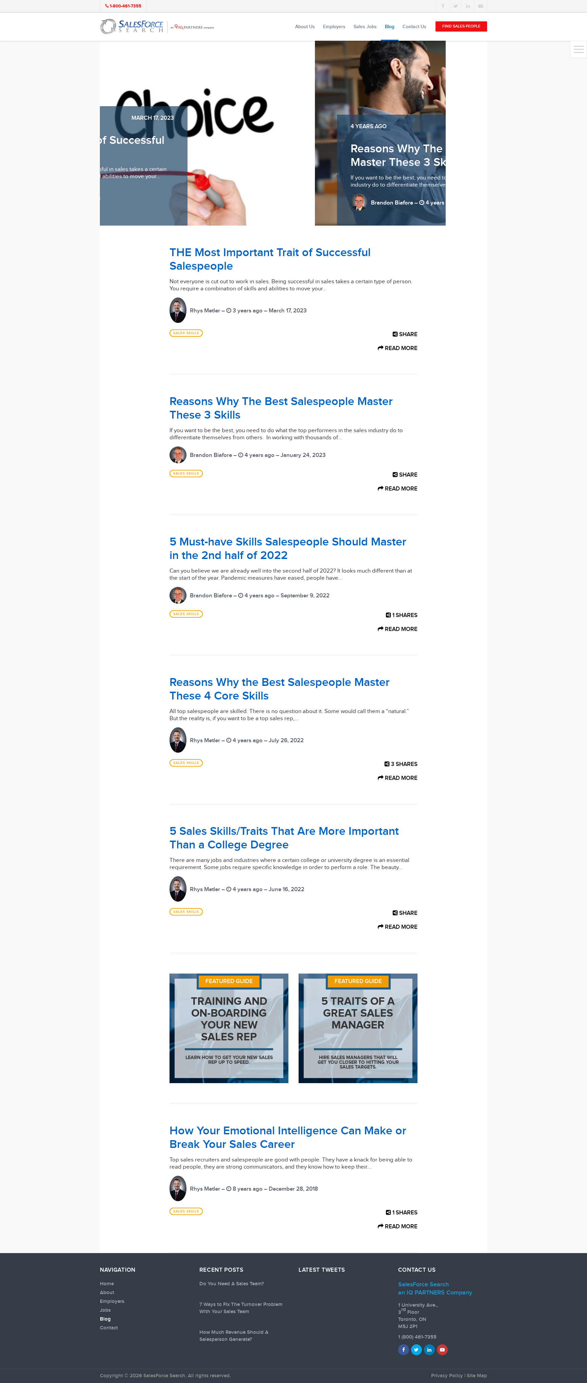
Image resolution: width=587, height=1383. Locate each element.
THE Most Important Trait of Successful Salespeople (270, 259)
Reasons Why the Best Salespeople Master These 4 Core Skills (280, 689)
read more (400, 348)
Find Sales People (461, 26)
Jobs (105, 1310)
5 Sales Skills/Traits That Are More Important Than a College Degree (284, 838)
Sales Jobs (365, 27)
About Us (305, 27)
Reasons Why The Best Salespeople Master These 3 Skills (228, 155)
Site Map (477, 1376)
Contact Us (414, 27)
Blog (389, 27)
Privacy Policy (447, 1376)
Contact (109, 1328)
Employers (334, 27)
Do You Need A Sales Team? (231, 1284)
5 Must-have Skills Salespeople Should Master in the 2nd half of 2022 (288, 548)
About (107, 1293)
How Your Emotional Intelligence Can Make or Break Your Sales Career (288, 1137)
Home (107, 1284)
